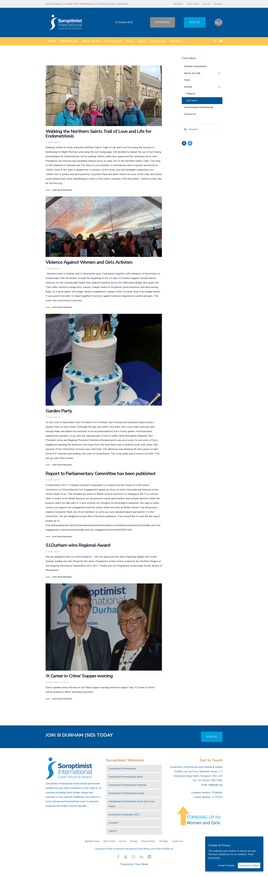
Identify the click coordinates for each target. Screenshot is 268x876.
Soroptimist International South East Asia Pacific (131, 804)
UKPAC (113, 831)
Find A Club (109, 841)
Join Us (206, 4)
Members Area (92, 841)
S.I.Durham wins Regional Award (104, 561)
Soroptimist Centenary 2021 (124, 814)
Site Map (163, 841)
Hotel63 (113, 823)
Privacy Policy (148, 841)
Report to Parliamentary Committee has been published (104, 504)
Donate (218, 4)
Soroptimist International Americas (128, 785)
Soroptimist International (122, 768)
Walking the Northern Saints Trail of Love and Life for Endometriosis (104, 128)
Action (64, 682)
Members (178, 4)
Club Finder (193, 4)
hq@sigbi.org (215, 785)
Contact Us (177, 841)
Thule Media (141, 864)
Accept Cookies (226, 865)
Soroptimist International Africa (126, 776)
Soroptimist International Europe (126, 793)
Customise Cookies (249, 865)
